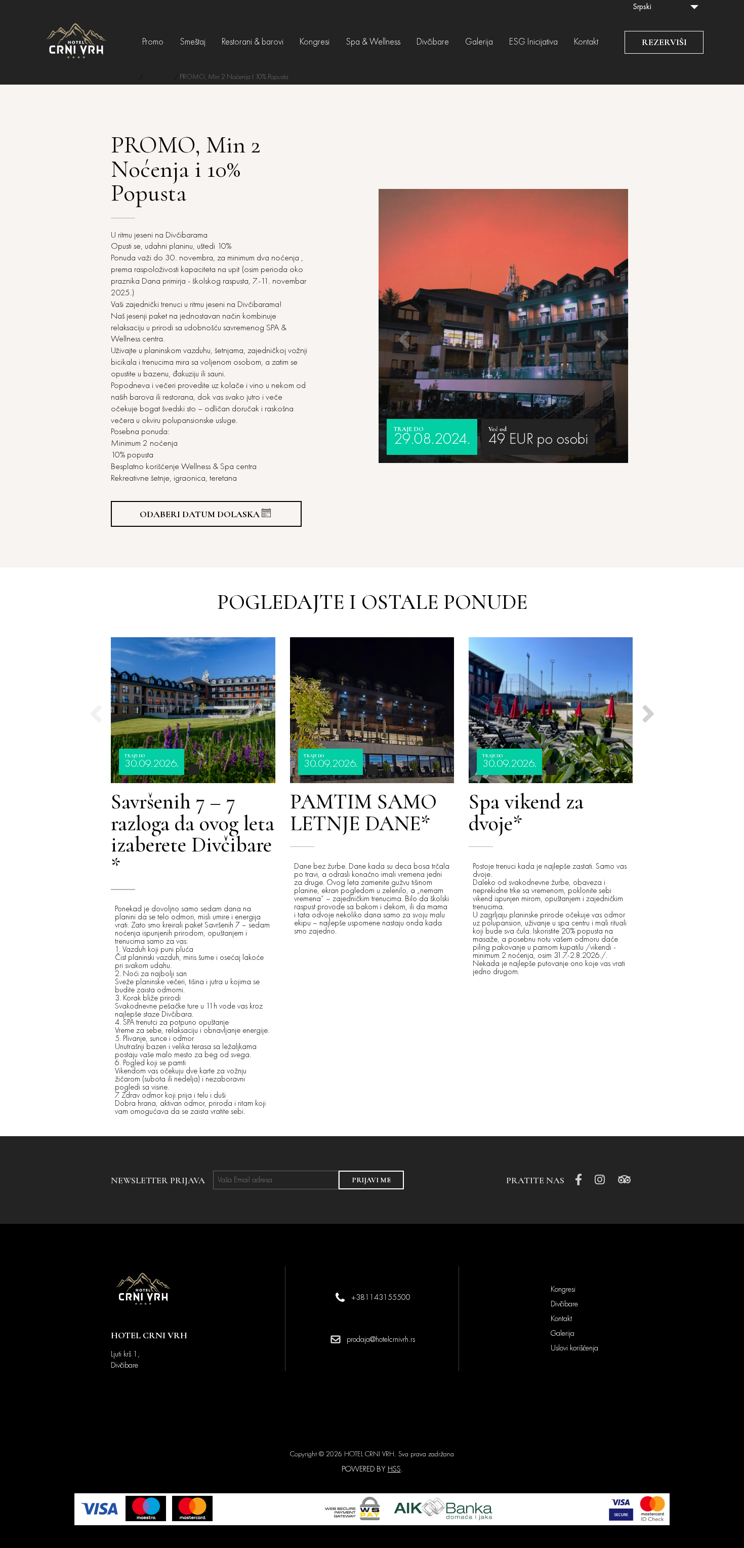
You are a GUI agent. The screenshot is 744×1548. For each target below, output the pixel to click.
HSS (394, 1469)
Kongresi (314, 42)
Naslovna (124, 77)
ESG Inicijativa (533, 42)
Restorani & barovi (252, 42)
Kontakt (586, 42)
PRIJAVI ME (371, 1180)
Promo (152, 42)
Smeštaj (192, 42)
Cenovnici (159, 77)
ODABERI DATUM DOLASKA (200, 514)
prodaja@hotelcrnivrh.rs (381, 1339)
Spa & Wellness (373, 42)
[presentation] (404, 326)
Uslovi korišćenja (574, 1347)
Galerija (479, 42)
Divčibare (433, 42)
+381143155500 (380, 1297)
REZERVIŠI (664, 42)
